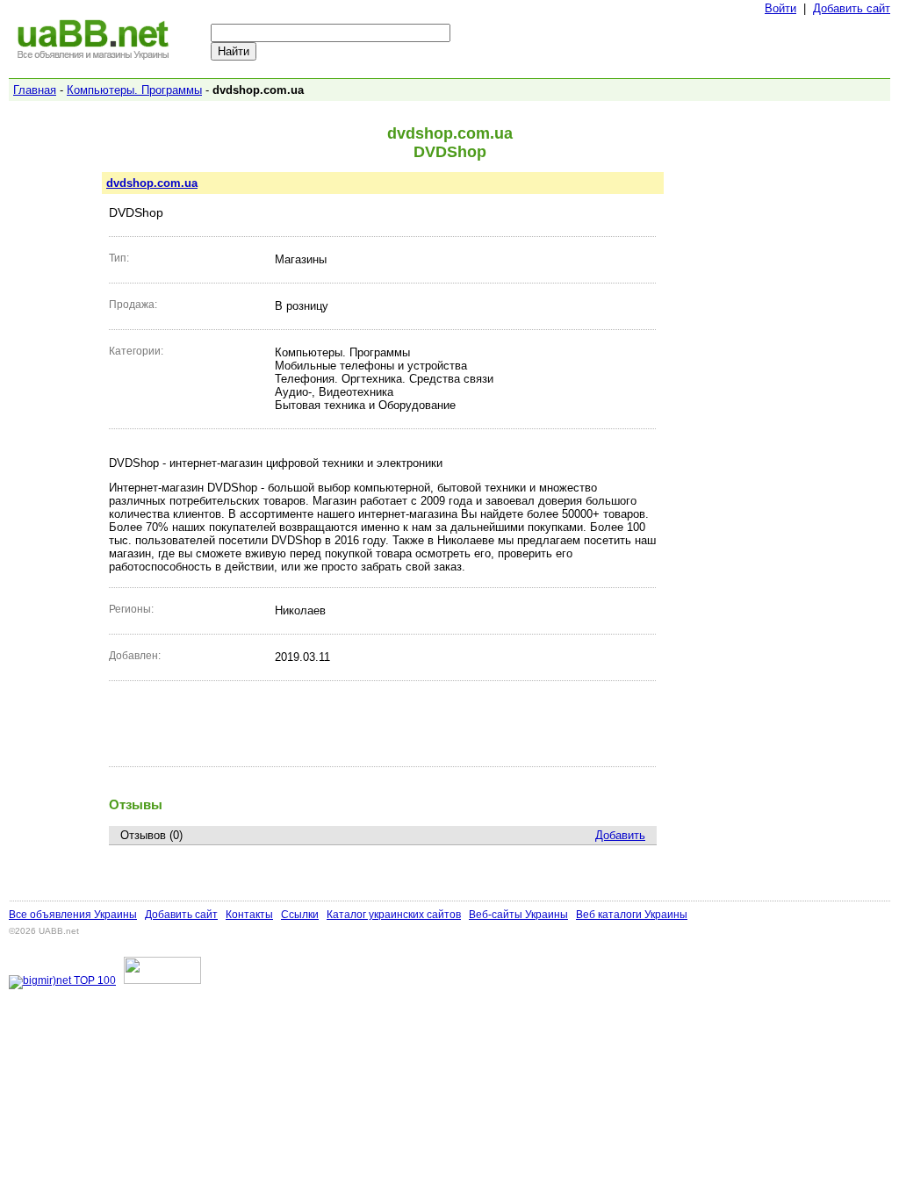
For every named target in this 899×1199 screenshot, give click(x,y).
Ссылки (300, 914)
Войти (780, 8)
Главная (34, 90)
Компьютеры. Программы (134, 90)
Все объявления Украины (73, 914)
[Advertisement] (382, 723)
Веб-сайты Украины (518, 914)
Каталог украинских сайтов (394, 914)
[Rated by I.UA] (162, 980)
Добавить (620, 835)
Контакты (249, 914)
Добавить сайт (851, 8)
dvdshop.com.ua (152, 183)
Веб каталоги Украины (631, 914)
